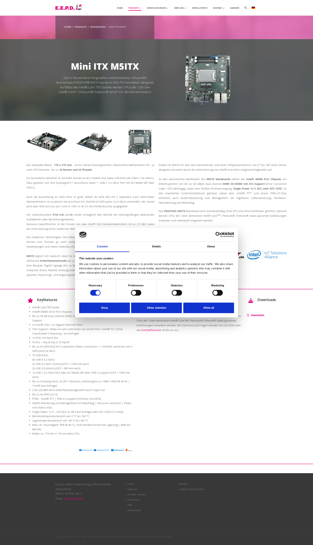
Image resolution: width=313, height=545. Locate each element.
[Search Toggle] (245, 7)
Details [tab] (156, 246)
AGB (129, 505)
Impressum (133, 499)
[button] (253, 7)
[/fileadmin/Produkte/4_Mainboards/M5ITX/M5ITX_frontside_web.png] (47, 141)
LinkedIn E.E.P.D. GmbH (191, 489)
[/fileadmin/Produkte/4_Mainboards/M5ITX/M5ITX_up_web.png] (140, 141)
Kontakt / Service (136, 494)
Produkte (81, 26)
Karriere (183, 484)
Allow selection (156, 307)
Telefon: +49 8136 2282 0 (68, 493)
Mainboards (98, 26)
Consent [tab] (102, 246)
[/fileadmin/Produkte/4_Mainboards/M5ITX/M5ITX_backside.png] (93, 141)
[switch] (136, 293)
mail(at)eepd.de (73, 498)
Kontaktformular (152, 330)
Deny (104, 307)
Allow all (208, 307)
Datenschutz (134, 510)
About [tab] (211, 246)
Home (67, 26)
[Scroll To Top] (306, 541)
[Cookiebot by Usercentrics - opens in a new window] (218, 234)
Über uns (132, 489)
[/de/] (69, 7)
